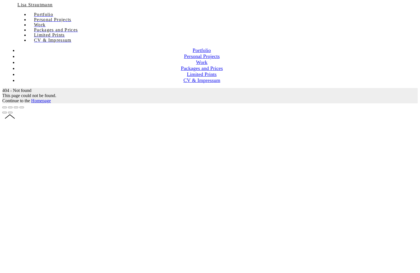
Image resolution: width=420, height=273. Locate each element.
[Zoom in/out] (21, 107)
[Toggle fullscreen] (16, 107)
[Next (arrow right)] (10, 112)
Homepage (41, 100)
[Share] (10, 107)
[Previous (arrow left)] (4, 112)
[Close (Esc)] (4, 107)
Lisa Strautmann (35, 4)
